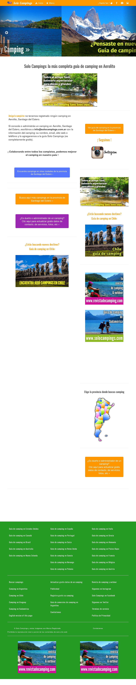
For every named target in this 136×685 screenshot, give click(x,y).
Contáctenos (55, 611)
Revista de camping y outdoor (104, 581)
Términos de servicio (100, 608)
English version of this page (20, 615)
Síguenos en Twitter (100, 602)
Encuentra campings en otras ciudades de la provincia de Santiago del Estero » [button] (42, 172)
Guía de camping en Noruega (62, 562)
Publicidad (54, 588)
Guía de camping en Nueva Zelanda (23, 555)
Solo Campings (22, 3)
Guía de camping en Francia (103, 555)
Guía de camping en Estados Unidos (24, 528)
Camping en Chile (16, 595)
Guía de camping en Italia (102, 528)
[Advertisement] (42, 307)
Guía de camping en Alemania (104, 542)
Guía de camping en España (61, 528)
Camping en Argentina (18, 588)
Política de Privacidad (101, 615)
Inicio (40, 2)
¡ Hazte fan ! (104, 2)
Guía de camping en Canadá (20, 535)
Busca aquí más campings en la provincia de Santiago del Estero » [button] (42, 199)
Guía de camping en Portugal (62, 535)
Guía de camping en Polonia (61, 568)
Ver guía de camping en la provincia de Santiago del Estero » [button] (104, 129)
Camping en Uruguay (17, 602)
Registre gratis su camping (62, 595)
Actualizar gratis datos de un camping (66, 581)
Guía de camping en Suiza (61, 542)
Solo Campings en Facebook (103, 595)
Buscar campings (16, 581)
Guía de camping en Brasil (20, 542)
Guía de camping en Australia (21, 548)
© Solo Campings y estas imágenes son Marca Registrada (37, 628)
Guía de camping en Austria (103, 568)
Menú (51, 2)
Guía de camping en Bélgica (103, 562)
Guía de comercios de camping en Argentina (64, 604)
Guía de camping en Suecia (61, 555)
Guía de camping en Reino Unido (63, 548)
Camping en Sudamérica (19, 608)
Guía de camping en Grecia (103, 535)
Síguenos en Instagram (101, 588)
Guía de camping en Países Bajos (105, 548)
